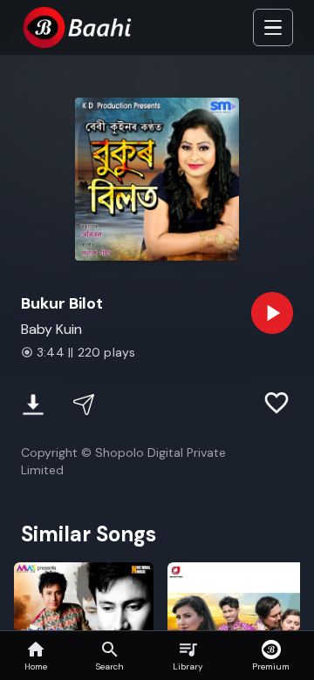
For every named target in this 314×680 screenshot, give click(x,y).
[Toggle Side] (273, 28)
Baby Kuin (51, 329)
